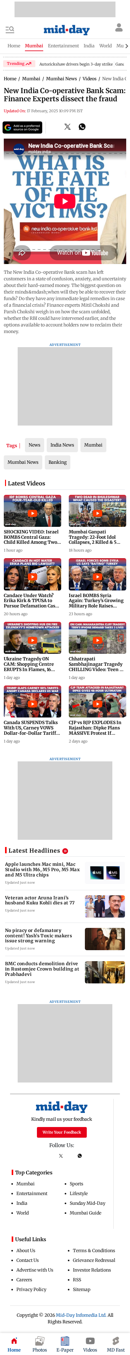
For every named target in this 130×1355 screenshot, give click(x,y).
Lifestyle (79, 1193)
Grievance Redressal (94, 1260)
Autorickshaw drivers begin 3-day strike (76, 64)
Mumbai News (23, 462)
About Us (25, 1250)
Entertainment (31, 1193)
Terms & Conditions (94, 1250)
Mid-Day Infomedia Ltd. (81, 1315)
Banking (58, 462)
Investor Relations (92, 1270)
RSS (77, 1280)
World (22, 1213)
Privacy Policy (31, 1289)
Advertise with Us (34, 1270)
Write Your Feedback (62, 1132)
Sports (76, 1184)
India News (62, 445)
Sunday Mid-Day (87, 1203)
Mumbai (93, 445)
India (21, 1203)
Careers (24, 1280)
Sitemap (82, 1289)
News (34, 445)
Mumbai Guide (85, 1213)
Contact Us (27, 1260)
